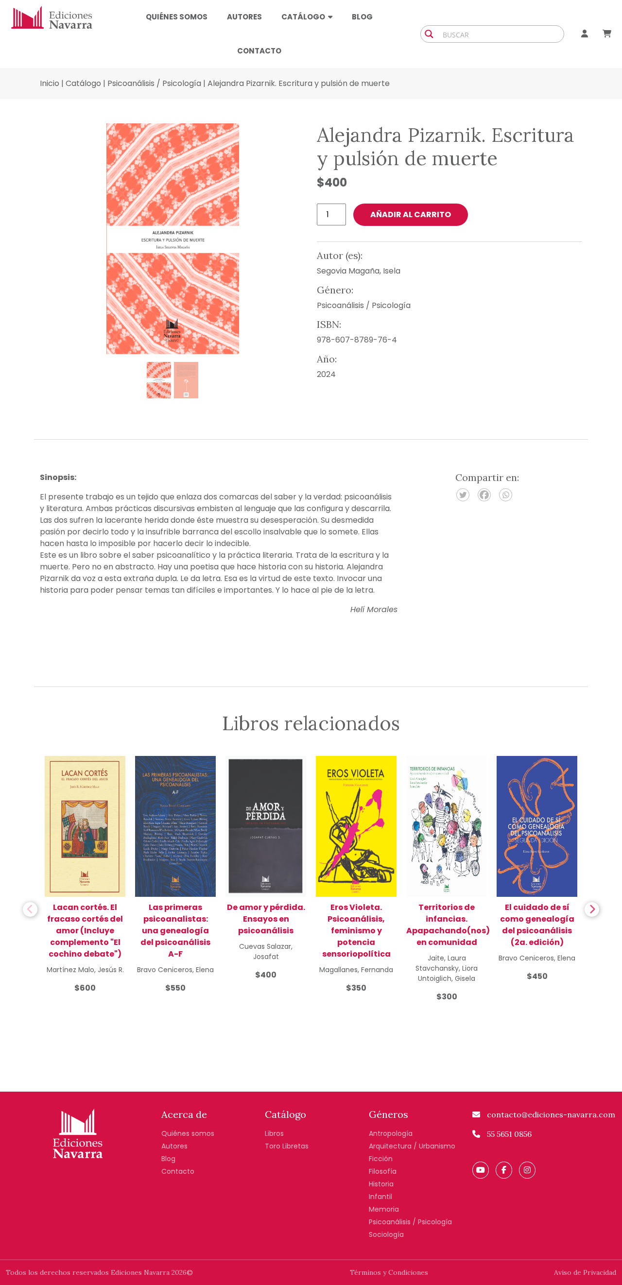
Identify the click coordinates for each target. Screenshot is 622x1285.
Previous (30, 909)
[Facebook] (484, 494)
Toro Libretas (287, 1146)
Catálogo (83, 83)
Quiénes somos (176, 17)
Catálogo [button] (303, 17)
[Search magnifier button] (429, 34)
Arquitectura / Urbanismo (412, 1146)
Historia (381, 1184)
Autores (244, 17)
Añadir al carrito (410, 214)
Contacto (259, 51)
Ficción (381, 1159)
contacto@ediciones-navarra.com (550, 1114)
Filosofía (383, 1171)
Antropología (391, 1133)
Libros (274, 1133)
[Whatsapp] (505, 494)
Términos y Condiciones (389, 1272)
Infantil (380, 1196)
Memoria (384, 1209)
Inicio (49, 83)
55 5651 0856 (508, 1134)
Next (592, 909)
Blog (362, 17)
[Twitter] (462, 494)
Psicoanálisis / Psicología (154, 83)
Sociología (386, 1234)
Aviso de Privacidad (585, 1272)
